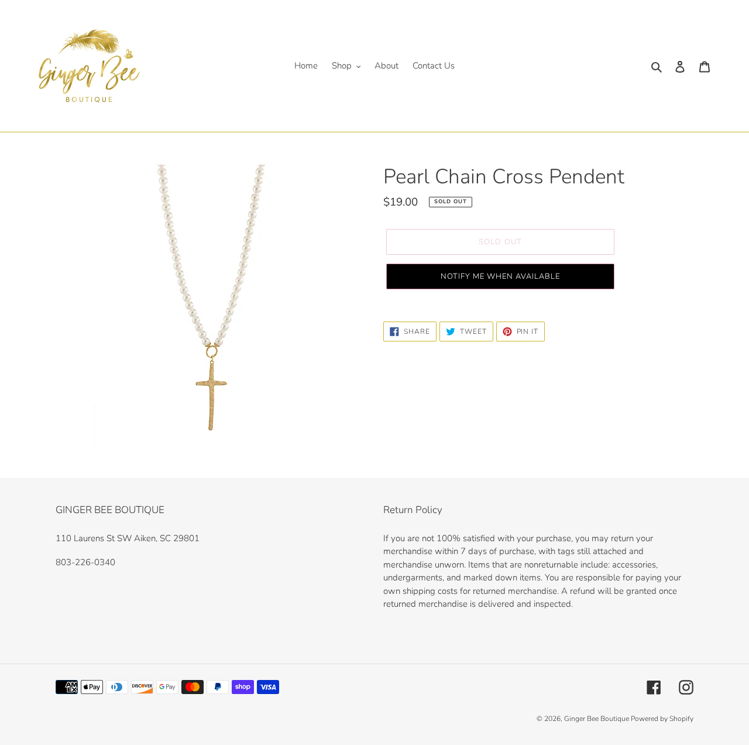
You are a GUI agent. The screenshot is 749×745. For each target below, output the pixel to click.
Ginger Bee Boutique (597, 718)
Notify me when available (501, 276)
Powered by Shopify (662, 718)
